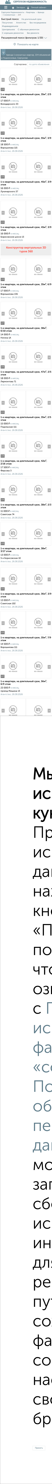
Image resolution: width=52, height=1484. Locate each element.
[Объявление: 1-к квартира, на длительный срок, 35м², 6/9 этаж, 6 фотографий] (13, 281)
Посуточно (7, 23)
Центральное (8, 30)
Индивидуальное (10, 26)
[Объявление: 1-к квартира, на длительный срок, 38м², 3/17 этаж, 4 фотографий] (13, 545)
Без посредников (38, 23)
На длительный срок (31, 19)
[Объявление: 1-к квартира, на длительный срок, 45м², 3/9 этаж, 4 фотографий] (13, 179)
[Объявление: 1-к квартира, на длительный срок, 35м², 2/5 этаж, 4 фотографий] (13, 414)
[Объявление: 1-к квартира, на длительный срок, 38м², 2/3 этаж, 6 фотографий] (13, 502)
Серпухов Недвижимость (12, 12)
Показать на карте (27, 44)
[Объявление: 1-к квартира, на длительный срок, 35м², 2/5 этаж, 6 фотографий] (13, 91)
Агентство (21, 23)
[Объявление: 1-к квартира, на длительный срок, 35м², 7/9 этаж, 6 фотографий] (13, 634)
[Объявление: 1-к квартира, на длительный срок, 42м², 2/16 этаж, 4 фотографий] (13, 458)
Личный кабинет (38, 8)
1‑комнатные (9, 15)
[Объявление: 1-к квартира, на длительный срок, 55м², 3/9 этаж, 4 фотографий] (13, 135)
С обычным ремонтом (28, 30)
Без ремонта (33, 33)
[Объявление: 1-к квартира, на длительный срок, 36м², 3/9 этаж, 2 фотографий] (13, 591)
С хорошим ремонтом (13, 33)
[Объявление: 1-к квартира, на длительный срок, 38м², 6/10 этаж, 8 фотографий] (13, 325)
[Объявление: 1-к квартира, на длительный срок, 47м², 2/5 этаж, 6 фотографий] (13, 369)
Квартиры (30, 12)
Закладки (20, 8)
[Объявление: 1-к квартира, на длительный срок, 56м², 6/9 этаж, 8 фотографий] (13, 678)
